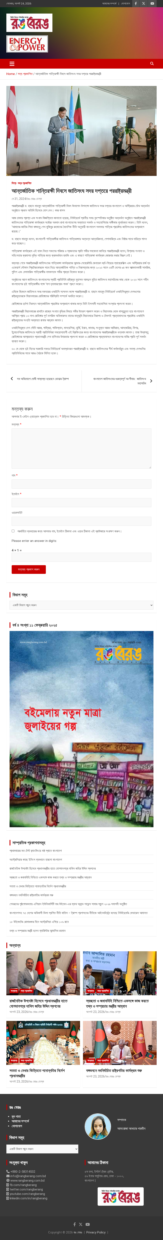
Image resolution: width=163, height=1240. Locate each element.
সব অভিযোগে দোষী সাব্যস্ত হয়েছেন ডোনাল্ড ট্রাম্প (43, 379)
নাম (15, 475)
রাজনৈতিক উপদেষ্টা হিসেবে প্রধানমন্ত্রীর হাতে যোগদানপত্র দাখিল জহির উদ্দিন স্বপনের (53, 868)
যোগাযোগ (125, 3)
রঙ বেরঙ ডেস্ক (34, 198)
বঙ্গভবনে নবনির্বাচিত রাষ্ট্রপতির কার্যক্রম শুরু (31, 895)
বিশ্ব (14, 183)
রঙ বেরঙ (78, 1232)
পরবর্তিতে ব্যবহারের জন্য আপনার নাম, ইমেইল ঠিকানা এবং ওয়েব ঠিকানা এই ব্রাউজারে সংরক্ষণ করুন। (69, 531)
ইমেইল (16, 494)
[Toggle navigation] (12, 64)
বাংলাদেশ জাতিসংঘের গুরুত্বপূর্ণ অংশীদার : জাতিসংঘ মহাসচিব (119, 381)
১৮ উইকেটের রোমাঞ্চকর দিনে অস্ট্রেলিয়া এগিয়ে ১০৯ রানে (39, 922)
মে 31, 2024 (19, 198)
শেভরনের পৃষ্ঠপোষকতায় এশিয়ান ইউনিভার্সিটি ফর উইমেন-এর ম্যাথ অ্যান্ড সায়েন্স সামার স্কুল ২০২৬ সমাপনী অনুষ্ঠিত (68, 904)
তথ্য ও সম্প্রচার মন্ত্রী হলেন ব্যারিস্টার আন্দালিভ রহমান (38, 931)
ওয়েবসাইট (17, 513)
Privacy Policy (95, 1232)
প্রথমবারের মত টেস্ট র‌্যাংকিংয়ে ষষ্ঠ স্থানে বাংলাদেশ (36, 851)
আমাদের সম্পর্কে (109, 3)
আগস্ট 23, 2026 (19, 1012)
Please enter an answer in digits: (34, 541)
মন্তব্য (16, 424)
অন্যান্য (15, 945)
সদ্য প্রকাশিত (24, 183)
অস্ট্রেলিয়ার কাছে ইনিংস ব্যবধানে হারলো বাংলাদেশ (36, 860)
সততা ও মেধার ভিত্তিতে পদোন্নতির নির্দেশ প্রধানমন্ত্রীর (38, 886)
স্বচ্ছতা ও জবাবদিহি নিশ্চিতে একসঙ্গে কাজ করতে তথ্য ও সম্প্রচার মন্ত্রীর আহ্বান (51, 877)
